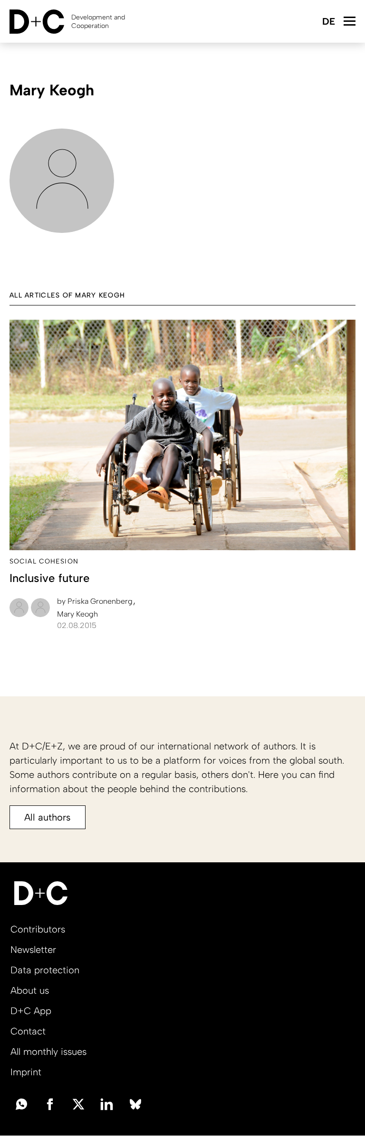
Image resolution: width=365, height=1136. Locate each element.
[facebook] (50, 1103)
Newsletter (33, 949)
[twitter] (78, 1103)
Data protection (44, 970)
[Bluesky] (135, 1103)
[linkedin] (107, 1103)
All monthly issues (48, 1051)
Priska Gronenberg (95, 601)
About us (29, 990)
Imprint (25, 1072)
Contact (28, 1031)
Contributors (37, 929)
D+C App (30, 1010)
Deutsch (328, 22)
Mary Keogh (77, 614)
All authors (47, 817)
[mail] (21, 1103)
